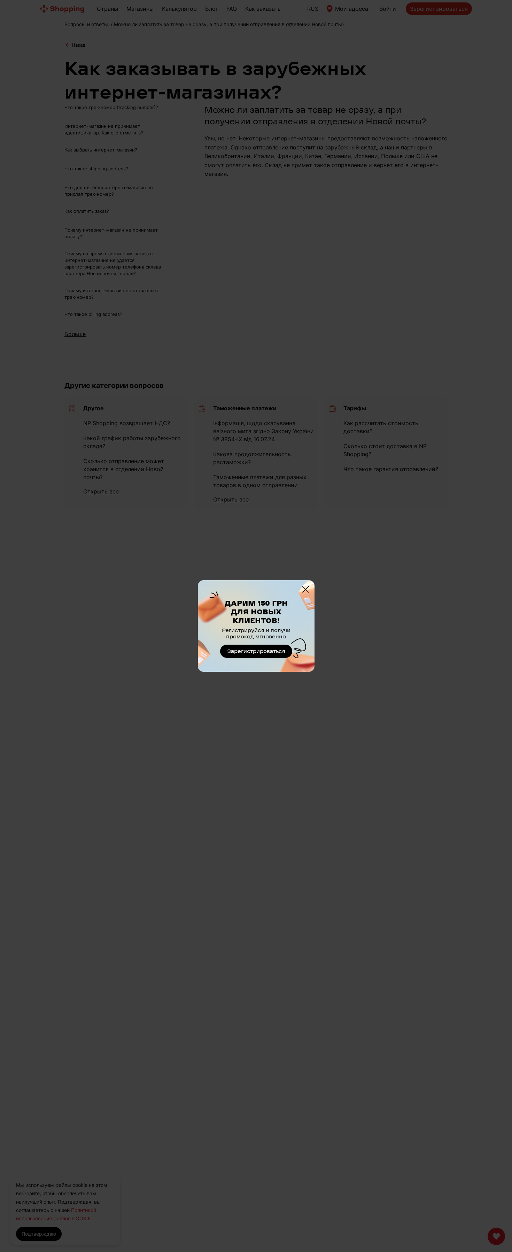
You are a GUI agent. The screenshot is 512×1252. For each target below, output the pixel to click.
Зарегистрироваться (256, 651)
